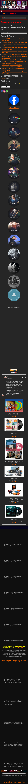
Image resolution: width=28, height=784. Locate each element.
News (3, 78)
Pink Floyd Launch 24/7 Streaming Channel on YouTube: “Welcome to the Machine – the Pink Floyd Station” (14, 56)
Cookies (23, 660)
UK (15, 416)
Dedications (11, 661)
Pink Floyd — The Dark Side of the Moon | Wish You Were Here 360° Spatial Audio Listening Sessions (14, 44)
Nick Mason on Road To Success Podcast (13, 59)
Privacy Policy (17, 660)
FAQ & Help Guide (7, 660)
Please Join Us (14, 108)
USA (15, 647)
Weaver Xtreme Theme (11, 782)
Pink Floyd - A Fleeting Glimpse (13, 781)
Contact (17, 661)
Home (3, 13)
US (13, 416)
